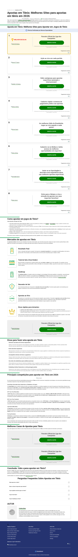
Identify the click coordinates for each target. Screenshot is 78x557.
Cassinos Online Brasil (11, 534)
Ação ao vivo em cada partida (51, 58)
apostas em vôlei (29, 475)
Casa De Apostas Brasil (12, 528)
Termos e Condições (54, 536)
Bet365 (47, 223)
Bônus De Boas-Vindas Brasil (13, 530)
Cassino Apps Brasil (11, 538)
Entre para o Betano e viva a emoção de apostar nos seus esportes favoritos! (51, 196)
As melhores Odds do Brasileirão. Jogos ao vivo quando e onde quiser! (51, 125)
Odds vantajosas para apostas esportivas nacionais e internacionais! (51, 80)
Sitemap (51, 538)
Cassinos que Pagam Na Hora (34, 530)
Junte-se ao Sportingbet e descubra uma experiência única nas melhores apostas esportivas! (51, 172)
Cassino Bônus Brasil (11, 536)
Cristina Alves (26, 18)
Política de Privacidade (54, 534)
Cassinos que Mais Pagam (33, 528)
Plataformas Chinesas (32, 532)
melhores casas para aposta (24, 20)
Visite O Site (51, 42)
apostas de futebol (62, 277)
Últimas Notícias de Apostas (55, 528)
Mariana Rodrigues (52, 18)
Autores (51, 532)
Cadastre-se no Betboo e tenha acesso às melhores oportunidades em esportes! (51, 149)
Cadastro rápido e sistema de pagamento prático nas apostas (51, 103)
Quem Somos (52, 530)
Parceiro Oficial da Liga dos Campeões (51, 37)
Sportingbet (52, 223)
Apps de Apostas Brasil (12, 532)
